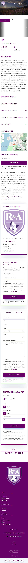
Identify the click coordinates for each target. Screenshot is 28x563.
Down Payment (7, 410)
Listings (7, 197)
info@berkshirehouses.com (22, 3)
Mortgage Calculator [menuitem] (6, 520)
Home (2, 197)
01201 (10, 199)
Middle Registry (18, 197)
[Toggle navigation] (25, 3)
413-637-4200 (19, 3)
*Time (4, 334)
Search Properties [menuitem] (5, 498)
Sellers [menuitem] (2, 522)
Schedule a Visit (19, 312)
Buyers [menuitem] (2, 518)
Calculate (14, 426)
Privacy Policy (14, 291)
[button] (2, 28)
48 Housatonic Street (14, 533)
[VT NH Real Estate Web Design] (14, 552)
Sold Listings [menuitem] (4, 500)
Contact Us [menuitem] (3, 510)
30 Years (7, 398)
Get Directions (14, 162)
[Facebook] (14, 543)
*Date (4, 328)
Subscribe (14, 297)
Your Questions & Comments (9, 340)
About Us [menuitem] (3, 508)
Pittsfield (5, 199)
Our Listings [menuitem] (4, 496)
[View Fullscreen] (3, 141)
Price (4, 404)
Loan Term (6, 395)
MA (12, 197)
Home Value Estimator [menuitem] (6, 524)
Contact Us (8, 312)
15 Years (14, 398)
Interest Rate (6, 417)
